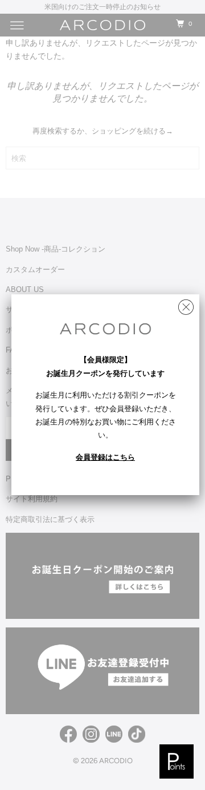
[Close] (186, 304)
